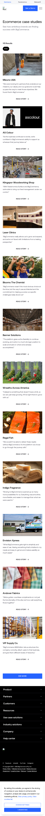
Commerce (7, 2)
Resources (8, 710)
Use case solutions (12, 717)
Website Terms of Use (19, 769)
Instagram (30, 763)
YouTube (23, 763)
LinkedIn (15, 763)
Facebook (8, 763)
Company (8, 731)
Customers (9, 703)
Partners (7, 696)
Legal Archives (15, 771)
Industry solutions (12, 724)
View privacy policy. (25, 796)
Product (7, 689)
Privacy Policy (7, 769)
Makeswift (37, 2)
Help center (9, 738)
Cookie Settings (32, 771)
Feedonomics (22, 2)
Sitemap (23, 771)
